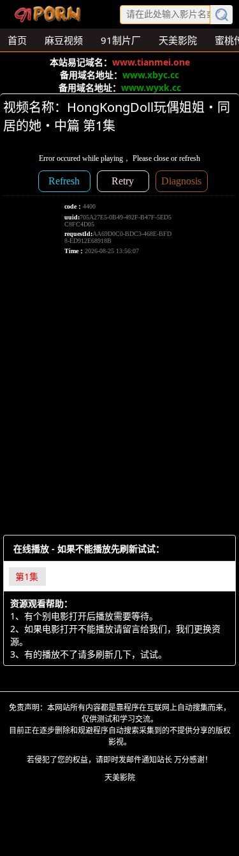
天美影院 (120, 777)
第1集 (26, 576)
